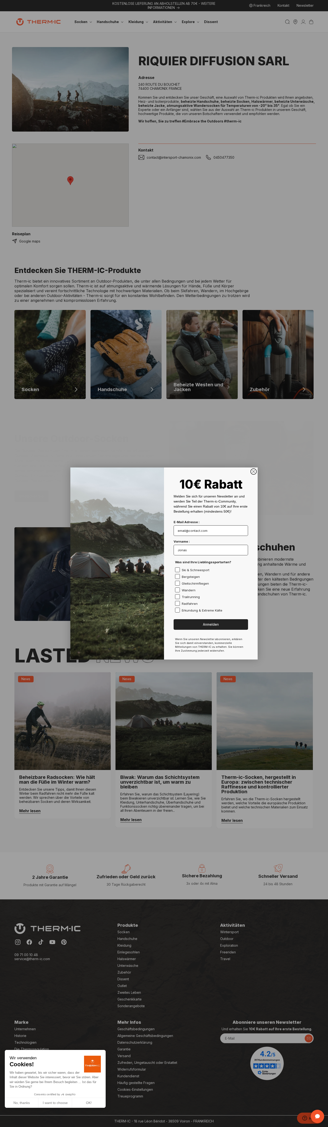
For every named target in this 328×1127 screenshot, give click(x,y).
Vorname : (182, 541)
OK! (89, 1103)
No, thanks (21, 1103)
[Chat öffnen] (317, 1116)
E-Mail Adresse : (187, 522)
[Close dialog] (253, 471)
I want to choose (55, 1103)
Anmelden (211, 624)
